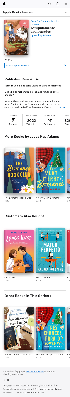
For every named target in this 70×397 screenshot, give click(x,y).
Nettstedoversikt (35, 393)
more (63, 107)
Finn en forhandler (35, 372)
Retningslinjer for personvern (17, 389)
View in (16, 65)
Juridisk (20, 393)
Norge (6, 380)
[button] (50, 4)
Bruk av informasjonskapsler (49, 389)
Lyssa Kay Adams (41, 35)
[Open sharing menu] (64, 65)
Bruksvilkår (8, 393)
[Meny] (66, 4)
